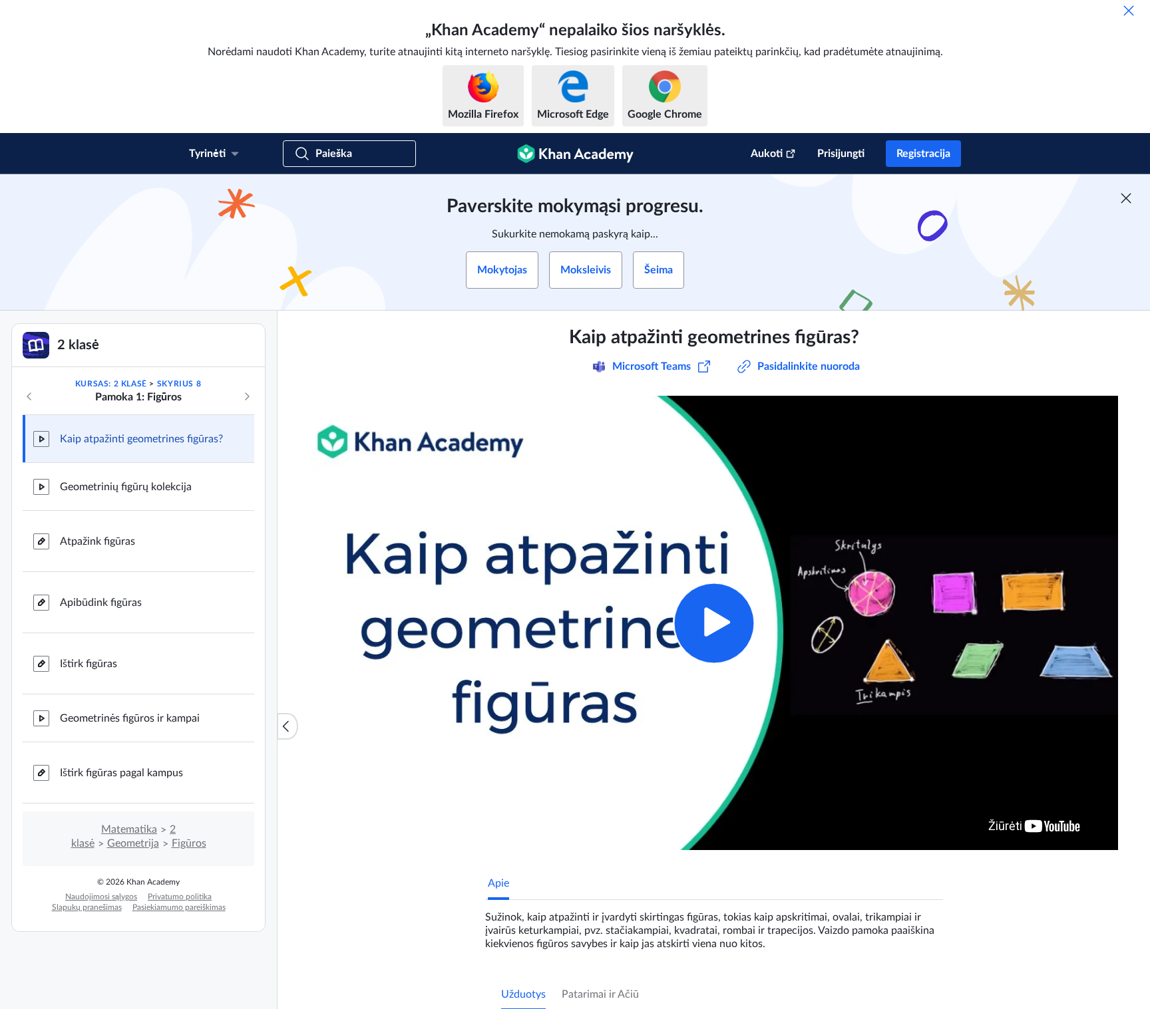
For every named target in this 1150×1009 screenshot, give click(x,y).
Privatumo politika (180, 897)
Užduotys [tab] (523, 994)
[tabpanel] (714, 925)
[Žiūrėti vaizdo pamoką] (713, 623)
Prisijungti (840, 153)
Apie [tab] (498, 883)
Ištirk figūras (88, 663)
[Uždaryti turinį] (287, 726)
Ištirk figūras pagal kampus (121, 773)
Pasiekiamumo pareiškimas (179, 907)
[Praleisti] (1128, 10)
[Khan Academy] (575, 154)
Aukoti (767, 153)
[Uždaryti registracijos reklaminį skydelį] (1126, 198)
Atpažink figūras (97, 541)
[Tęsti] (247, 396)
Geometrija (133, 843)
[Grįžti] (29, 396)
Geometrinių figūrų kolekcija (126, 487)
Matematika (129, 829)
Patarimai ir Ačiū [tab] (600, 994)
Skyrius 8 (179, 384)
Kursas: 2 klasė (111, 384)
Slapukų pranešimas (87, 907)
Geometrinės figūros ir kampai (130, 718)
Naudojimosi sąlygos (101, 897)
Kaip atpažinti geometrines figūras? (141, 439)
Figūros (189, 843)
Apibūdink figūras (101, 602)
